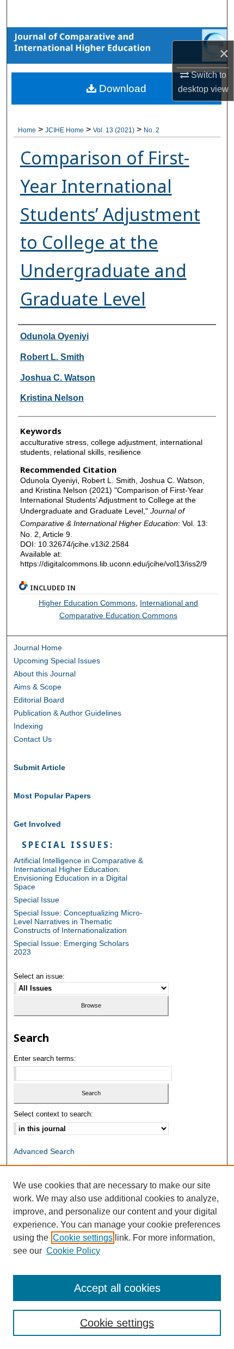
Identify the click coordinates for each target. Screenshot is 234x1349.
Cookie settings (83, 1237)
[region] (117, 1257)
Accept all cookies (117, 1288)
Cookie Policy (73, 1250)
